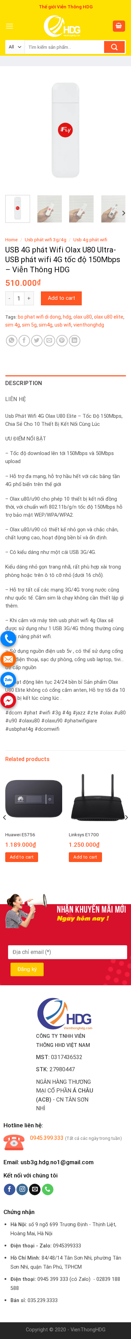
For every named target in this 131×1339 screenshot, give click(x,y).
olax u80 (82, 317)
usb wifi (62, 325)
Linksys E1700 (84, 834)
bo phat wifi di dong (39, 317)
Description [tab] (23, 383)
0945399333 (67, 1246)
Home (11, 239)
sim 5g (29, 325)
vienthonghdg (88, 325)
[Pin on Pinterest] (62, 340)
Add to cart (61, 298)
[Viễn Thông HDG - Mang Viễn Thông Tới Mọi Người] (63, 26)
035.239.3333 (43, 1300)
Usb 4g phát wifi (90, 239)
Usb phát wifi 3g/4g (45, 239)
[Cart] (119, 26)
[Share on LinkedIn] (74, 340)
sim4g (45, 325)
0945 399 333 (52, 1279)
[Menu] (9, 25)
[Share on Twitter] (37, 340)
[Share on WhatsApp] (11, 340)
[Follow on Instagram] (22, 1190)
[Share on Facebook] (24, 340)
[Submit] (114, 47)
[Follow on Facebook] (9, 1190)
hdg (67, 317)
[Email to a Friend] (49, 340)
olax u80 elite (108, 317)
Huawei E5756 (20, 834)
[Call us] (47, 1190)
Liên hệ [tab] (15, 399)
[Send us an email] (35, 1190)
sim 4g (12, 325)
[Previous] (16, 130)
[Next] (114, 130)
